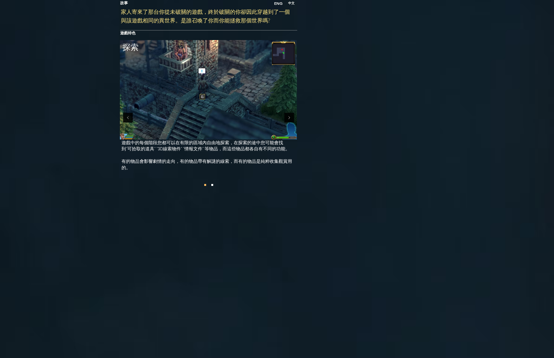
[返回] (128, 118)
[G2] (205, 185)
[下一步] (289, 118)
